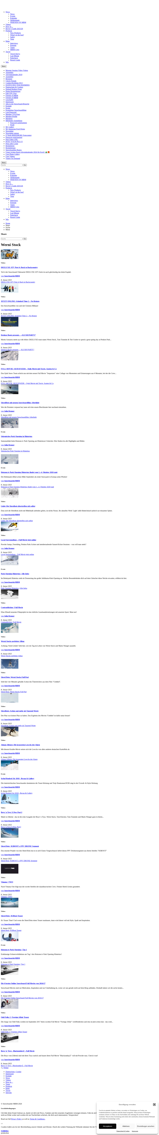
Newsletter (10, 131)
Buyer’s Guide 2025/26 (14, 29)
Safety (12, 37)
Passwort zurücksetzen (18, 123)
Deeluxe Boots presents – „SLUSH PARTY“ (18, 335)
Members (9, 119)
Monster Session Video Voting (17, 70)
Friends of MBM (12, 96)
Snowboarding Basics (14, 150)
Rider (8, 41)
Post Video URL (12, 139)
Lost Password (11, 112)
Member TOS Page (13, 114)
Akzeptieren (107, 1126)
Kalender (13, 18)
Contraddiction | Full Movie (12, 607)
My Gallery (10, 127)
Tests (12, 39)
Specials (9, 1093)
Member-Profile (11, 116)
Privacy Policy (16, 1119)
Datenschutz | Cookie (13, 1072)
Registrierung (10, 148)
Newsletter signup (12, 133)
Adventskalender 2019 (14, 75)
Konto (8, 108)
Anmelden (9, 77)
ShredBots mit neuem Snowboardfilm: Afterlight (20, 403)
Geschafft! (9, 100)
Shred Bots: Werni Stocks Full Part (15, 677)
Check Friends (11, 81)
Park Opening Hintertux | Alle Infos (15, 574)
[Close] (2, 1123)
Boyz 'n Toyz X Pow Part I (11, 812)
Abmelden (9, 72)
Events (12, 16)
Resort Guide (15, 60)
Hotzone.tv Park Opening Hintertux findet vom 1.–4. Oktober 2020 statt (29, 472)
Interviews (14, 43)
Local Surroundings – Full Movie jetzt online (18, 540)
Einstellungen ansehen (145, 1126)
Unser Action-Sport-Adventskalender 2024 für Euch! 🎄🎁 (28, 152)
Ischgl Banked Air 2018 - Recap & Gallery (17, 778)
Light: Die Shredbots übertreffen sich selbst (18, 506)
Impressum (135, 1131)
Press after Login (12, 144)
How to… (9, 27)
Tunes (12, 47)
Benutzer (9, 79)
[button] (154, 1104)
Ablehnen (126, 1126)
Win (7, 62)
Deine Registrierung (13, 91)
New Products (15, 33)
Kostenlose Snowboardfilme (16, 110)
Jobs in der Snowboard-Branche (17, 104)
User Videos (10, 156)
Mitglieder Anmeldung (14, 121)
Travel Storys (15, 54)
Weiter (6, 1068)
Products (9, 31)
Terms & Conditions (37, 1119)
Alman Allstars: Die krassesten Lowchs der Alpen (20, 745)
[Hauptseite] (14, 6)
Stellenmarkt (14, 20)
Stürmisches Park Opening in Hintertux (16, 436)
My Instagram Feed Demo (15, 129)
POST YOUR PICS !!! (14, 142)
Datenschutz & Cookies (123, 1131)
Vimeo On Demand (13, 158)
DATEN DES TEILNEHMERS (18, 85)
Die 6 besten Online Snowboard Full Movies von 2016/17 (23, 983)
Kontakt (9, 106)
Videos (8, 24)
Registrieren (10, 146)
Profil (12, 125)
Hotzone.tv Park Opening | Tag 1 (14, 950)
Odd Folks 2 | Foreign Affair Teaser (15, 1017)
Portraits (13, 45)
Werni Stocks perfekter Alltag (12, 641)
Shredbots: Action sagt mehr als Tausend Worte (20, 711)
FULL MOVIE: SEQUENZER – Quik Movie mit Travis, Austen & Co (29, 369)
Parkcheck (14, 58)
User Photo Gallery (13, 154)
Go (25, 165)
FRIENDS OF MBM (18, 22)
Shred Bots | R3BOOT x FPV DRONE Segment (20, 846)
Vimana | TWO (7, 882)
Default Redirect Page (14, 89)
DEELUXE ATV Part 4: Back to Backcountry (19, 267)
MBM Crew (14, 50)
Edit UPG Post (11, 93)
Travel (8, 52)
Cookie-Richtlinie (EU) (14, 83)
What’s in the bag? (17, 35)
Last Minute (14, 56)
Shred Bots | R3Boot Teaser (12, 916)
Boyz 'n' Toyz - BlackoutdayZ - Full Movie (17, 1051)
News (8, 12)
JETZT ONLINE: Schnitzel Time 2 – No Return (20, 301)
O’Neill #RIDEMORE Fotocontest (18, 135)
